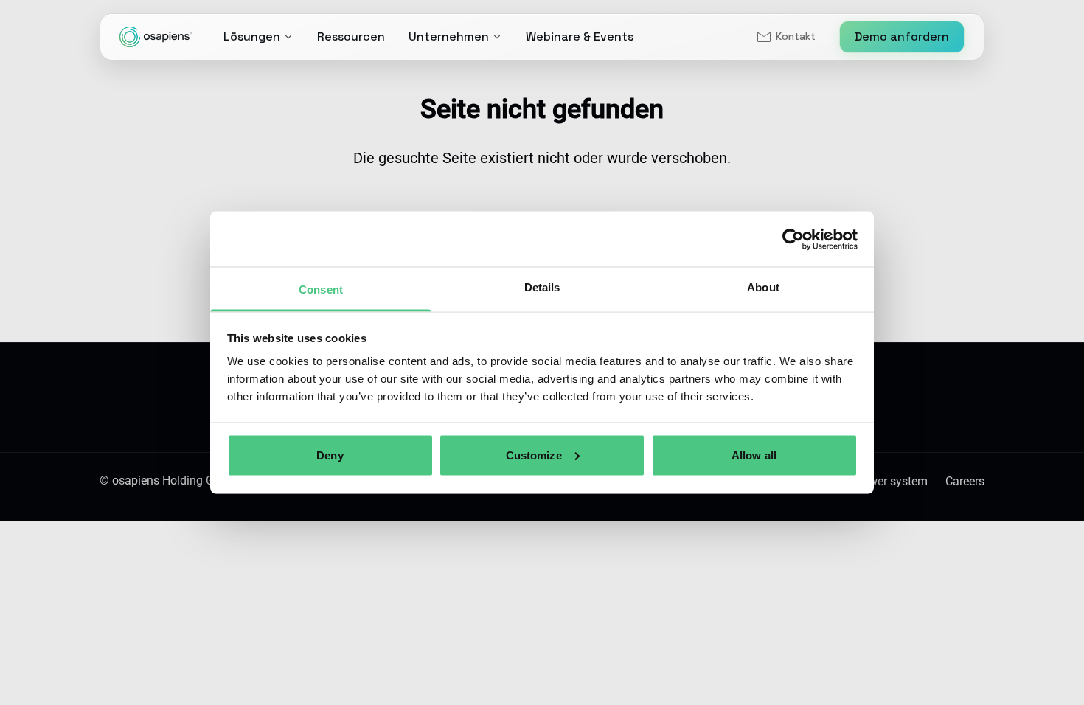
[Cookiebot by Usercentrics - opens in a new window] (793, 239)
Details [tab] (542, 287)
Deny (329, 454)
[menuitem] (785, 37)
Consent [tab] (321, 289)
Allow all (754, 454)
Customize (534, 454)
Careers (964, 481)
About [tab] (763, 287)
